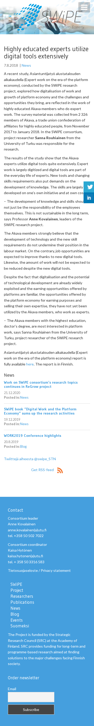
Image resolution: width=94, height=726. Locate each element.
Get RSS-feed (43, 469)
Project (16, 590)
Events (16, 620)
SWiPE (16, 584)
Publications (22, 602)
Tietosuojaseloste (23, 570)
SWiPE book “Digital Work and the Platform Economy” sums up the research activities (40, 411)
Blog (23, 447)
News (26, 65)
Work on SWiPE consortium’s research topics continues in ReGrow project (41, 384)
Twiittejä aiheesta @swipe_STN (30, 459)
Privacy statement (56, 570)
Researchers (21, 596)
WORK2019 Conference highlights (32, 435)
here (30, 364)
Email (12, 689)
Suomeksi (19, 625)
